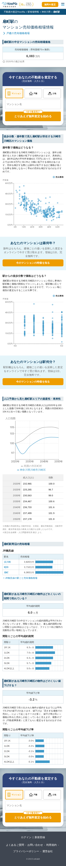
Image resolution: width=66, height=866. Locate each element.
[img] (33, 443)
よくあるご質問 (15, 845)
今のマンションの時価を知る (33, 262)
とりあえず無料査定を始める (33, 116)
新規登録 (40, 837)
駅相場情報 (33, 12)
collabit (36, 859)
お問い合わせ (35, 845)
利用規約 (51, 845)
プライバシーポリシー (26, 851)
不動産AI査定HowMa (14, 12)
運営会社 (47, 851)
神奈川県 (46, 12)
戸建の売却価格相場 (18, 33)
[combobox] (33, 104)
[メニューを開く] (63, 4)
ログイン (26, 837)
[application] (33, 204)
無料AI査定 (50, 4)
